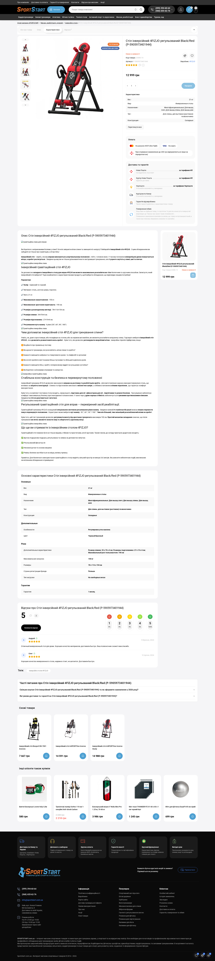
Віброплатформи (126, 909)
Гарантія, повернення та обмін (172, 913)
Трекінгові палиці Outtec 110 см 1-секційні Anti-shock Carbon (70, 808)
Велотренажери (125, 903)
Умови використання (87, 906)
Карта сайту (83, 900)
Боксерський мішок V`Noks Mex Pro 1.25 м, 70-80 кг (107, 808)
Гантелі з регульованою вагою (131, 913)
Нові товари (83, 916)
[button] (189, 707)
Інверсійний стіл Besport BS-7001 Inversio (32, 747)
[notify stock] (46, 756)
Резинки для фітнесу (127, 916)
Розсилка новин (166, 903)
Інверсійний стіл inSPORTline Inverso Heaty (107, 747)
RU (196, 10)
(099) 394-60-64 (162, 8)
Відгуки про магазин (89, 2)
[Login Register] (180, 9)
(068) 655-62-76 (162, 11)
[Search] (135, 9)
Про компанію (23, 2)
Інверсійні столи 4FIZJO (38, 671)
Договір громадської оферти (90, 903)
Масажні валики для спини (130, 906)
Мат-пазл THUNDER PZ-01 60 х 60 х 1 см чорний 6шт (144, 808)
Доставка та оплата (39, 2)
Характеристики (52, 30)
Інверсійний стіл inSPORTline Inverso (71, 746)
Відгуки (68, 30)
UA (196, 8)
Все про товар (26, 30)
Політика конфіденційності (89, 893)
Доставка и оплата (167, 909)
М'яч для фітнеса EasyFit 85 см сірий (180, 807)
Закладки (163, 900)
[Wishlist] (192, 56)
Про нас (81, 909)
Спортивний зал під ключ (129, 893)
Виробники (82, 896)
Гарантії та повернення (59, 2)
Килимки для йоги (126, 922)
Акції (102, 2)
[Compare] (185, 56)
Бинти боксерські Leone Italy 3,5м (33, 807)
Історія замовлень (167, 896)
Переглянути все (135, 127)
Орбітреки (123, 900)
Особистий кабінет (167, 893)
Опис (39, 30)
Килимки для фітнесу (127, 925)
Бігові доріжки (125, 896)
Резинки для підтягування (129, 919)
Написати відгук (31, 628)
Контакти (75, 2)
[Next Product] (194, 29)
